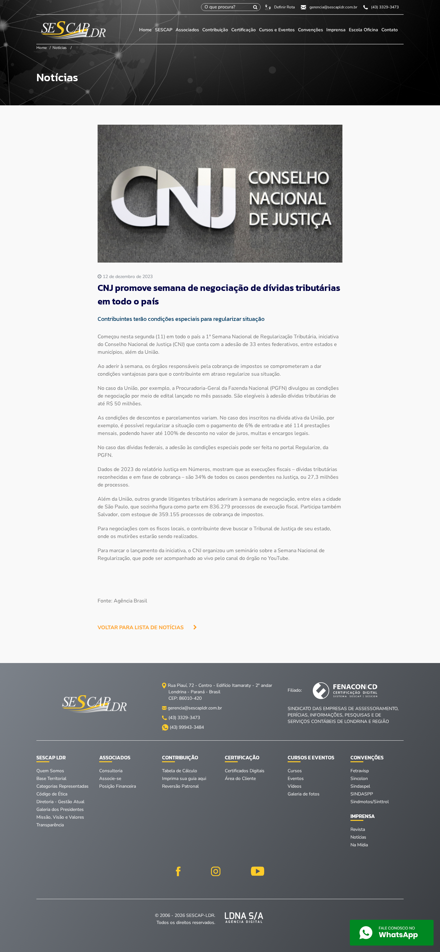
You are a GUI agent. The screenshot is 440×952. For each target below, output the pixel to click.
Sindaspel (360, 786)
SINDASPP (361, 794)
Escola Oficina (363, 30)
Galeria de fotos (304, 794)
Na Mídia (359, 845)
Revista (357, 829)
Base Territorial (51, 778)
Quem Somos (50, 771)
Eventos (296, 778)
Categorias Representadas (62, 786)
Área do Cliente (240, 778)
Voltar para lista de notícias (141, 627)
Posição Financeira (117, 786)
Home (145, 30)
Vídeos (294, 786)
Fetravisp (359, 771)
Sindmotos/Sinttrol (369, 802)
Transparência (50, 825)
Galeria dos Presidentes (60, 809)
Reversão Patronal (180, 786)
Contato (389, 30)
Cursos (295, 771)
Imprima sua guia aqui (184, 778)
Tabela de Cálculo (179, 771)
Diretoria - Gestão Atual (60, 802)
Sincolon (359, 778)
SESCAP (164, 30)
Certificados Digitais (244, 771)
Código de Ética (51, 794)
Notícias (60, 47)
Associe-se (110, 778)
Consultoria (110, 771)
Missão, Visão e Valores (60, 817)
